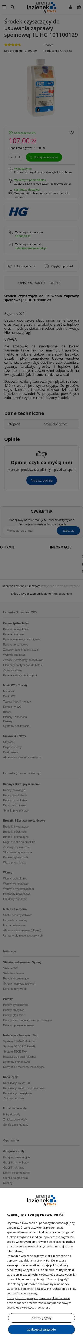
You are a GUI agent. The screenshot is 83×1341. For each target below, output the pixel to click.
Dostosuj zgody (42, 1318)
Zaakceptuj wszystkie (41, 1329)
